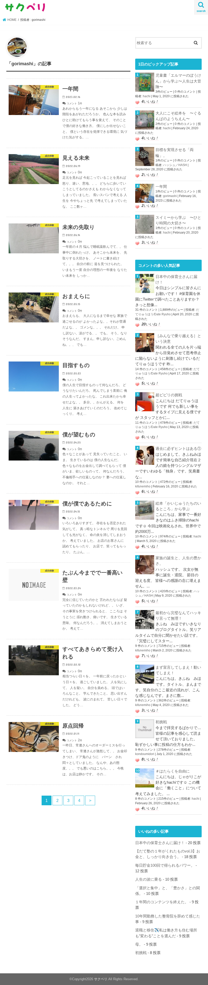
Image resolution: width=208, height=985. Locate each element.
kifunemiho (142, 486)
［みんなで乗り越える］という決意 (178, 338)
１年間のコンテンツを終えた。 (161, 902)
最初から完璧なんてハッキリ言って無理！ (178, 615)
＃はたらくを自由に (172, 771)
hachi (146, 96)
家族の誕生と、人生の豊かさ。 (178, 561)
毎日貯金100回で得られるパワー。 (165, 865)
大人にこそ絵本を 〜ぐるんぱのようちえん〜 (178, 116)
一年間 (161, 187)
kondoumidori (144, 754)
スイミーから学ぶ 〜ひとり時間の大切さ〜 (178, 220)
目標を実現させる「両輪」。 (174, 152)
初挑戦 (161, 722)
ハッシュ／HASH (175, 165)
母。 (139, 944)
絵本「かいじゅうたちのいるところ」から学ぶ (178, 506)
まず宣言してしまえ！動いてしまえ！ (178, 670)
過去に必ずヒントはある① (178, 449)
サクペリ (100, 979)
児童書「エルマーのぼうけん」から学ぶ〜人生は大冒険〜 (178, 81)
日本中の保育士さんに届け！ (176, 279)
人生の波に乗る (148, 879)
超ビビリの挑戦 (168, 395)
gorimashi (170, 196)
